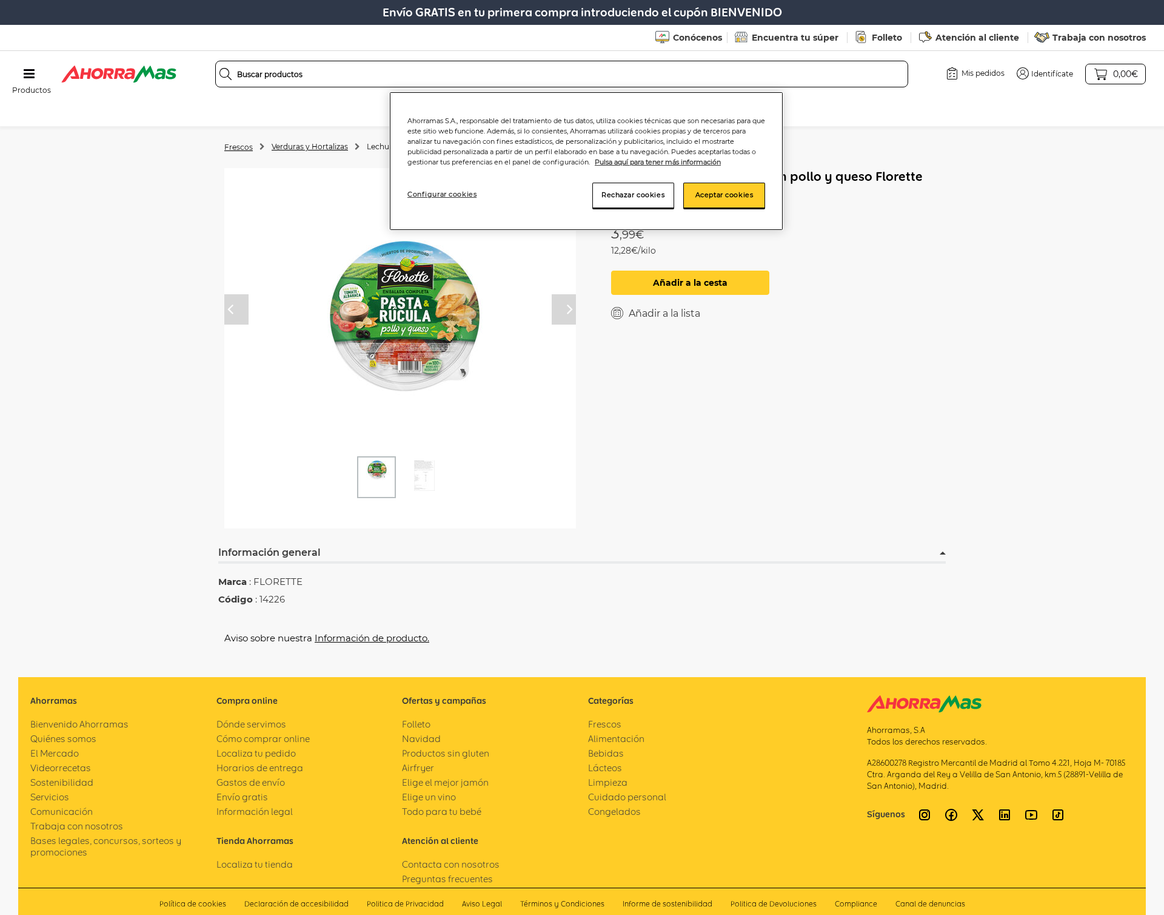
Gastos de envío (250, 782)
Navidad (421, 738)
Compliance (856, 903)
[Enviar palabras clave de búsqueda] (225, 74)
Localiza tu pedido (256, 753)
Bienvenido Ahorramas (79, 724)
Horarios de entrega (259, 768)
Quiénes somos (63, 738)
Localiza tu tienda (254, 864)
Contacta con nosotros (451, 864)
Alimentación (616, 738)
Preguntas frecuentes (447, 879)
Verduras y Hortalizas (310, 146)
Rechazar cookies (632, 195)
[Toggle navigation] (29, 74)
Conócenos (697, 37)
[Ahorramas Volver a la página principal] (118, 74)
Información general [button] (269, 552)
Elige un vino (429, 797)
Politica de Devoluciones (774, 903)
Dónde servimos (251, 724)
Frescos (238, 147)
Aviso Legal (482, 903)
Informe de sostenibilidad (667, 903)
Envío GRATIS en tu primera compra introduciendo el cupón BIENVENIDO (582, 12)
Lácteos (605, 768)
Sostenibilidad (61, 782)
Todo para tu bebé (441, 811)
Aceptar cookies (724, 195)
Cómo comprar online (263, 738)
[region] (586, 161)
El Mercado (54, 753)
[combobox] (562, 74)
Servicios (49, 797)
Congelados (614, 811)
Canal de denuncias (930, 903)
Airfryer (418, 768)
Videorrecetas (60, 768)
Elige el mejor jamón (445, 782)
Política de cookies (192, 903)
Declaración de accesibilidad (296, 903)
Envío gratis (242, 797)
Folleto (887, 37)
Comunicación (61, 811)
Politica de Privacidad (405, 903)
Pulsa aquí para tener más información (658, 162)
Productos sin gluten (445, 753)
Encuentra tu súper (795, 37)
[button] (1045, 73)
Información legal (254, 811)
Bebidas (606, 753)
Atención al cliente (977, 37)
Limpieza (607, 782)
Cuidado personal (627, 797)
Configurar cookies (442, 194)
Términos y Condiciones (562, 903)
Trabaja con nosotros (1099, 37)
